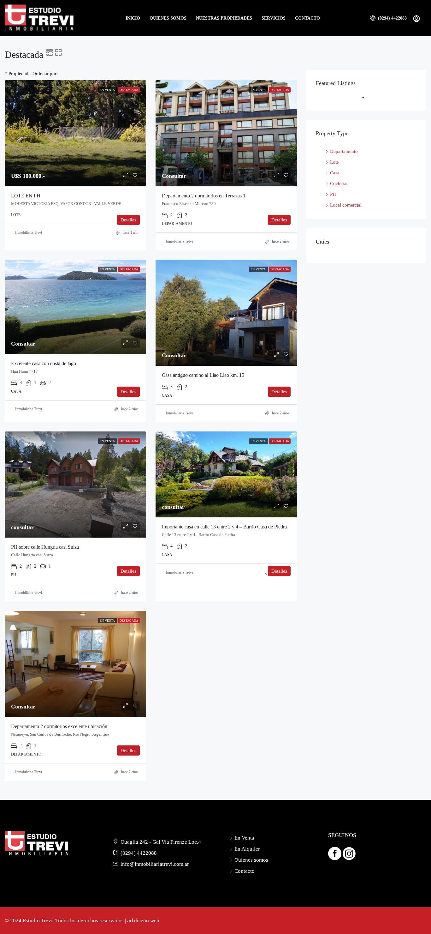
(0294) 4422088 (392, 18)
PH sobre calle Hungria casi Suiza (45, 547)
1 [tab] (376, 100)
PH (333, 194)
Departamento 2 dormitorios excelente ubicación (59, 726)
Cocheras (339, 183)
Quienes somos (168, 18)
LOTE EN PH (25, 195)
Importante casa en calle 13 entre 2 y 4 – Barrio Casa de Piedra (224, 526)
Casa (334, 172)
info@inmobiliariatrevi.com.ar (155, 864)
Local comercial (346, 205)
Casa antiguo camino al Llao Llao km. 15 (203, 375)
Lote (334, 162)
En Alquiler (247, 849)
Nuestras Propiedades (224, 18)
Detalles (128, 219)
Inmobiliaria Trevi (28, 232)
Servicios (274, 18)
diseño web (146, 921)
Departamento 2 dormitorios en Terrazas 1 (203, 195)
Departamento (344, 151)
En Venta (244, 838)
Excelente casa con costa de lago (43, 363)
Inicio (133, 18)
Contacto (307, 18)
